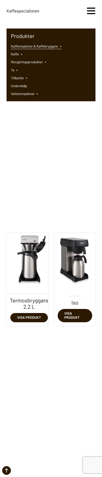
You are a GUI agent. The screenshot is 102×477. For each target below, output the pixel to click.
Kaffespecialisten (23, 11)
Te (14, 70)
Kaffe (16, 54)
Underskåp (19, 86)
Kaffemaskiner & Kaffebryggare (36, 46)
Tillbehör (19, 78)
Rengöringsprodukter (29, 62)
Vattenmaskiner (24, 93)
